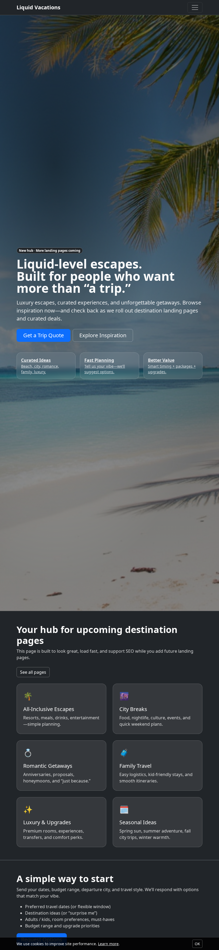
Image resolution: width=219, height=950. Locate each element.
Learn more (108, 943)
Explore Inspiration (102, 335)
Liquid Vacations (38, 7)
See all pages (33, 672)
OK (197, 943)
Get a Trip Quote (43, 335)
